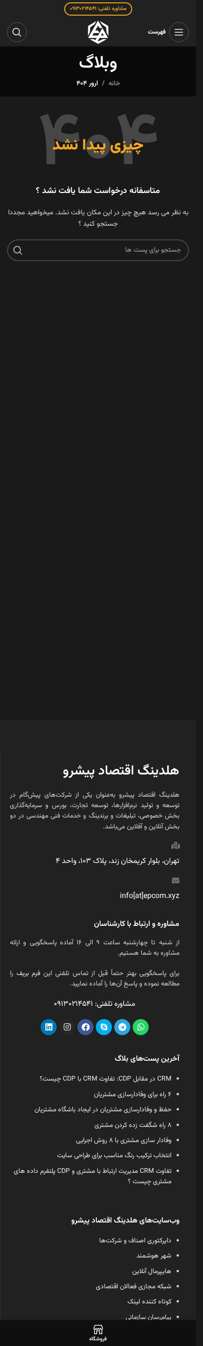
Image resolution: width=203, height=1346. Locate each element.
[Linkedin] (49, 1027)
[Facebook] (85, 1027)
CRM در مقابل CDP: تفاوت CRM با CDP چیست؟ (105, 1079)
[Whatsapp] (141, 1027)
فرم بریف (29, 973)
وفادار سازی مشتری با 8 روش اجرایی (123, 1140)
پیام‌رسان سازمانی (148, 1317)
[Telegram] (122, 1027)
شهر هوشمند (153, 1256)
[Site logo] (98, 32)
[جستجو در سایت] (17, 32)
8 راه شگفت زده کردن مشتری (132, 1125)
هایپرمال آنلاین (151, 1272)
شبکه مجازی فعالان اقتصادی (133, 1287)
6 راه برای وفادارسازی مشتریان (132, 1095)
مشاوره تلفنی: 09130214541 (98, 9)
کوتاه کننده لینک (149, 1302)
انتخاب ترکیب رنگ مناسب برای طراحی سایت (114, 1156)
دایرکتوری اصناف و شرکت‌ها (135, 1241)
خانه (114, 84)
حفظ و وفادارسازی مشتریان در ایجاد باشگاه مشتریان (102, 1110)
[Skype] (104, 1027)
